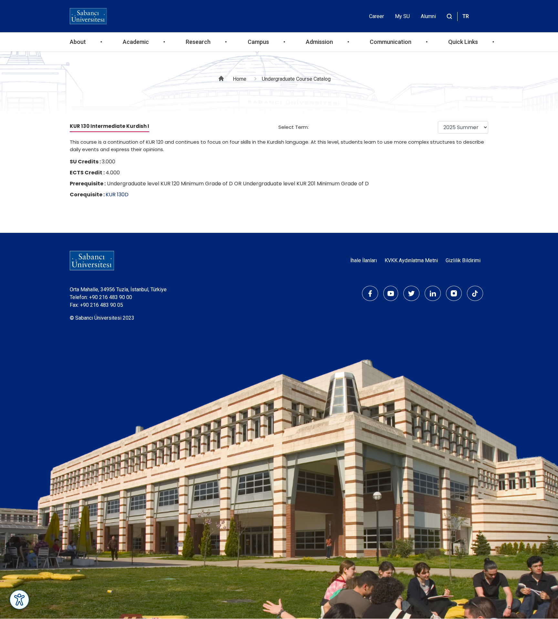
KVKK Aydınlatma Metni (411, 260)
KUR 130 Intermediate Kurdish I (109, 126)
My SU (402, 16)
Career (376, 16)
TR (465, 16)
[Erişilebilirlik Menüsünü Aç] (19, 599)
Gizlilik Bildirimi (463, 260)
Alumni (428, 16)
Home (239, 79)
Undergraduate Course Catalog (296, 79)
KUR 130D (117, 194)
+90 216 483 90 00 (110, 297)
